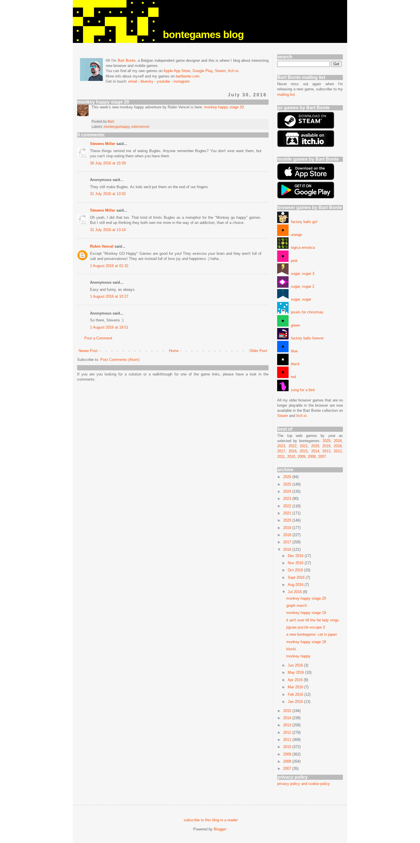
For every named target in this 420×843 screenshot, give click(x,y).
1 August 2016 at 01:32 (109, 266)
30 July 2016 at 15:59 (108, 163)
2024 (338, 441)
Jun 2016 (296, 665)
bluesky (147, 81)
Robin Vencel (101, 246)
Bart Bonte (126, 60)
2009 (301, 456)
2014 (315, 451)
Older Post (258, 351)
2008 (312, 456)
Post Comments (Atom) (119, 359)
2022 (293, 446)
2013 (326, 451)
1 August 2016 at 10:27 (109, 296)
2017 (281, 451)
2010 (291, 456)
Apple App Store (176, 71)
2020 (315, 446)
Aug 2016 (296, 584)
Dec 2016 (296, 556)
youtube (163, 81)
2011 (281, 456)
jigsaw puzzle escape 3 (305, 627)
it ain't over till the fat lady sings (312, 620)
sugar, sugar (300, 299)
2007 (322, 456)
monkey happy (298, 656)
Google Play (203, 71)
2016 (293, 451)
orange (295, 234)
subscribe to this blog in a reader (211, 820)
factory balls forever (306, 338)
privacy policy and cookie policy (303, 784)
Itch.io (233, 71)
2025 (327, 441)
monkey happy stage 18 (306, 642)
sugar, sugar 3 (301, 273)
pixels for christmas (306, 312)
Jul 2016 (295, 592)
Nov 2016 (296, 563)
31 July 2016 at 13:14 (108, 230)
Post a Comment (98, 338)
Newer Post (88, 351)
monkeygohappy (116, 126)
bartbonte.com (187, 76)
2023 (281, 446)
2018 (338, 446)
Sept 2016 (297, 577)
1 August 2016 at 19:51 (109, 327)
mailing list (286, 94)
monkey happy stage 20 (224, 107)
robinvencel (140, 126)
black (294, 364)
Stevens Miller (102, 144)
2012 (338, 451)
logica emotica (302, 247)
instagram (181, 81)
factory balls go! (303, 222)
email (132, 81)
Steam (220, 71)
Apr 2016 (296, 680)
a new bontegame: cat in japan (311, 634)
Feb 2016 (296, 694)
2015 (304, 451)
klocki (291, 649)
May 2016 (296, 672)
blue (293, 351)
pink (293, 261)
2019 (326, 446)
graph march (296, 605)
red (292, 377)
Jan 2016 (296, 701)
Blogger (220, 829)
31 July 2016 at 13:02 (108, 194)
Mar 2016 (296, 687)
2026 (287, 477)
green (294, 325)
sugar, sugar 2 (301, 286)
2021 (304, 446)
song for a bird (302, 390)
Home (174, 351)
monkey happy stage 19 (306, 613)
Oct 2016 (296, 570)
